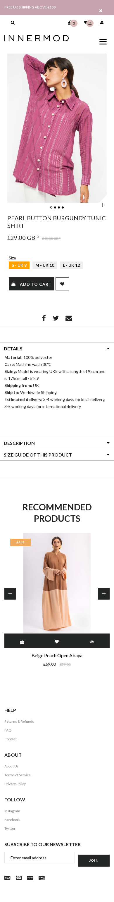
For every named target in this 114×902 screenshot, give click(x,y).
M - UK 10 (44, 265)
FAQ (7, 730)
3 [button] (59, 207)
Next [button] (104, 594)
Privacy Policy (15, 783)
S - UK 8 (19, 265)
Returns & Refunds (19, 721)
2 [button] (55, 207)
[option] (57, 128)
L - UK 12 (71, 265)
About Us (11, 766)
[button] (12, 22)
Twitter (9, 828)
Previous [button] (10, 594)
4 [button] (63, 207)
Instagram (12, 811)
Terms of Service (17, 775)
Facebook (12, 819)
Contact (10, 739)
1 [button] (51, 207)
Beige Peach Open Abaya (57, 655)
